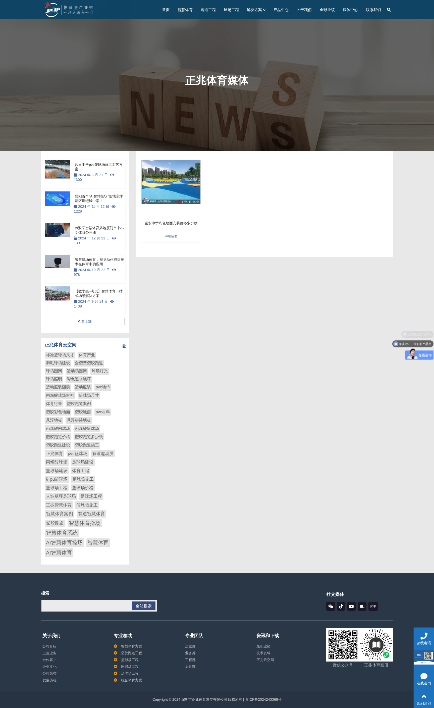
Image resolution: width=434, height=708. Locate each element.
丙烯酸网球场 (58, 428)
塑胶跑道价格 (58, 436)
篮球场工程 (56, 487)
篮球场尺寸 (89, 395)
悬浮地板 (54, 420)
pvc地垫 (103, 387)
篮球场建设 (56, 470)
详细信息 (171, 236)
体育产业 (87, 355)
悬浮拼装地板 (79, 420)
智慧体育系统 (62, 533)
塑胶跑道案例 (79, 403)
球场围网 (54, 371)
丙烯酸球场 (56, 462)
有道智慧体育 (91, 513)
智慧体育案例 (59, 513)
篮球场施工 (87, 505)
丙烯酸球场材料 (60, 395)
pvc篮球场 (77, 453)
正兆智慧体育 (59, 505)
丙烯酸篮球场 (87, 428)
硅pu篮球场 (57, 479)
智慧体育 (97, 543)
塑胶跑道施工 (87, 445)
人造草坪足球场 (61, 496)
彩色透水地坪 (79, 379)
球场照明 (54, 379)
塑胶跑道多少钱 (89, 436)
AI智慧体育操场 (64, 543)
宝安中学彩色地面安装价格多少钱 (171, 223)
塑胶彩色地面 (58, 412)
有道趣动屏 (103, 453)
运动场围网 (77, 371)
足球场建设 (82, 462)
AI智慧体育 (59, 553)
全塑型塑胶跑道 (89, 363)
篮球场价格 (82, 487)
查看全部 (85, 321)
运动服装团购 (58, 387)
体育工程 (80, 470)
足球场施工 (83, 479)
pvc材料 (103, 412)
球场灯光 (100, 371)
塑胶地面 (83, 412)
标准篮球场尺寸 (60, 355)
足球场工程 (91, 496)
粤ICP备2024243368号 (263, 699)
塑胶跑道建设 (58, 445)
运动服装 (83, 387)
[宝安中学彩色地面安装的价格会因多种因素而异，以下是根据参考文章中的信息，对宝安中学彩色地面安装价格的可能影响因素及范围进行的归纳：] (170, 189)
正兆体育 (54, 453)
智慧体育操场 (84, 523)
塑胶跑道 (55, 523)
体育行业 (54, 403)
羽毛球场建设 (58, 363)
